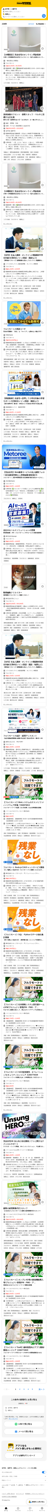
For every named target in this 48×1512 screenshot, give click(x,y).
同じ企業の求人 (7, 224)
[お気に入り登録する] (42, 48)
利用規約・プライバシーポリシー (34, 1493)
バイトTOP (5, 1485)
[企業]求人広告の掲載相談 (9, 1496)
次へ (40, 1389)
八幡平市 (20, 1485)
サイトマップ (20, 1493)
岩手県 (13, 1485)
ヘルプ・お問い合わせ (8, 1493)
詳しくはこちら (13, 1418)
